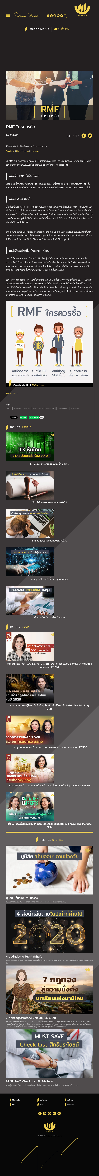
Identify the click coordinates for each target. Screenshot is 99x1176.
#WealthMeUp (12, 393)
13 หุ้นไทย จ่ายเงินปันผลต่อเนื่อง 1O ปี (49, 464)
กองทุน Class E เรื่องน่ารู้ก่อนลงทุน (49, 579)
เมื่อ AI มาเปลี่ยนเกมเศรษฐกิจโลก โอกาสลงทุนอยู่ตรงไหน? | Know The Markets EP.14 (49, 825)
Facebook (10, 151)
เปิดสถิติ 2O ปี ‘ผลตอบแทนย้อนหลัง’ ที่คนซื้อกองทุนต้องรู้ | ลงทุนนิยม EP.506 (49, 785)
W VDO (14, 1104)
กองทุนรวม (17, 408)
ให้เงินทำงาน (75, 408)
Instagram (34, 151)
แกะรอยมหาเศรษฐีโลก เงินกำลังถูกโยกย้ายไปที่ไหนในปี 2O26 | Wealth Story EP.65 (50, 707)
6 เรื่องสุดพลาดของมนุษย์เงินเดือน (49, 540)
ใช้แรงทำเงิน (16, 1100)
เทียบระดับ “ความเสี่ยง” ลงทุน (49, 617)
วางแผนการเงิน (38, 408)
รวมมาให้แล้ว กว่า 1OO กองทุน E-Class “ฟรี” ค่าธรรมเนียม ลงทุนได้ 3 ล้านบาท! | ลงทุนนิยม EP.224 (49, 665)
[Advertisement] (49, 53)
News (41, 1104)
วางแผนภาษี (50, 408)
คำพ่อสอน (70, 1100)
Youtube (25, 151)
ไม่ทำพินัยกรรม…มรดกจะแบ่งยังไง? (49, 502)
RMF (8, 408)
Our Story (70, 1104)
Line (18, 151)
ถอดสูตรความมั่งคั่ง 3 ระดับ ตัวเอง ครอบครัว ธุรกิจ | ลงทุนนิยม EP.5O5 (49, 747)
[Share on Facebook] (84, 135)
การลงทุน (27, 408)
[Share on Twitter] (90, 135)
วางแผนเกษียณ (62, 408)
